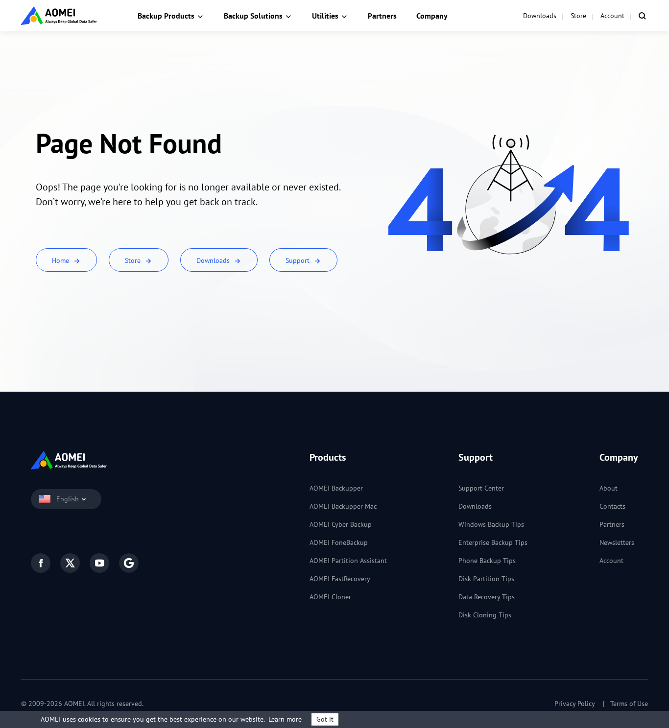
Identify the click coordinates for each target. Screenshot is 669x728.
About (608, 488)
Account (612, 15)
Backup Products (166, 16)
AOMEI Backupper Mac (343, 506)
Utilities (325, 16)
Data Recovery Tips (486, 596)
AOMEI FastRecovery (340, 578)
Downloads (539, 15)
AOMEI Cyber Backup (341, 524)
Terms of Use (629, 703)
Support (298, 260)
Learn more (285, 719)
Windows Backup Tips (491, 524)
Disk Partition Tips (486, 578)
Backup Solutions (253, 16)
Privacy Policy (574, 703)
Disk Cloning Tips (484, 615)
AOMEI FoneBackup (339, 542)
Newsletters (616, 542)
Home (61, 260)
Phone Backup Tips (487, 560)
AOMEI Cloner (330, 596)
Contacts (612, 506)
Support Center (481, 488)
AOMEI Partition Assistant (348, 560)
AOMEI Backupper (336, 488)
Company (432, 16)
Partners (382, 16)
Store (578, 15)
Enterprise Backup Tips (492, 542)
